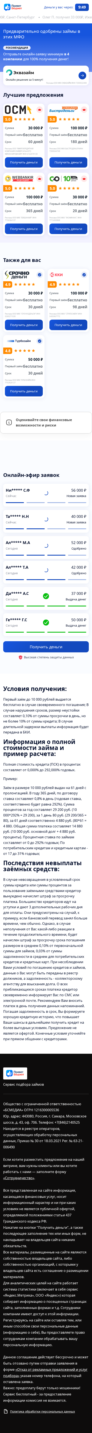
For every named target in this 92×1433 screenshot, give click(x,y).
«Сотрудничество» (18, 1178)
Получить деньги (46, 646)
